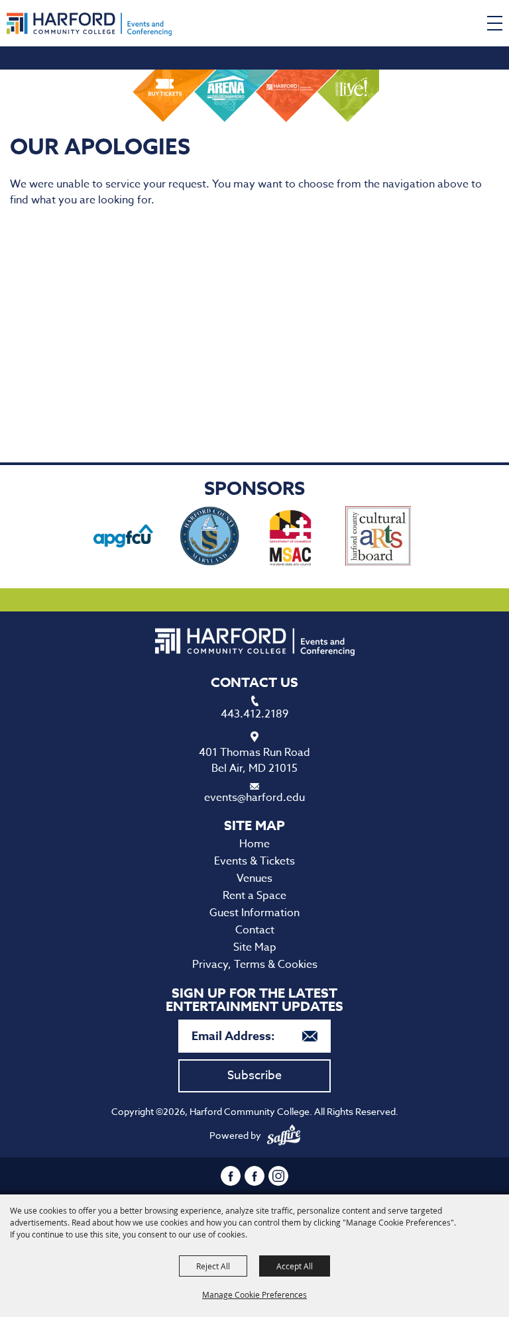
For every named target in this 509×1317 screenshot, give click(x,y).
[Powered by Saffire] (283, 1135)
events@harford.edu (254, 798)
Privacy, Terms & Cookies (254, 965)
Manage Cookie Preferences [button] (254, 1294)
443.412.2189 (254, 714)
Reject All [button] (213, 1266)
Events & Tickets (254, 861)
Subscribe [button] (254, 1075)
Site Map (254, 947)
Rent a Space (254, 896)
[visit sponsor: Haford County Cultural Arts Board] (378, 538)
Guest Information (254, 913)
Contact (254, 930)
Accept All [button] (294, 1266)
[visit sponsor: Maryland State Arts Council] (292, 538)
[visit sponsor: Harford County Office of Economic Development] (209, 538)
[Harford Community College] (89, 24)
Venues (254, 878)
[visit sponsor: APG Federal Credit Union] (123, 538)
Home (254, 844)
